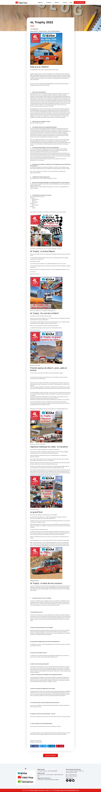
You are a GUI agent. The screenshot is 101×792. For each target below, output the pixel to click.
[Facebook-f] (70, 780)
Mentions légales (34, 790)
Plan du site (41, 790)
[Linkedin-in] (67, 780)
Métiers (57, 2)
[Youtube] (73, 780)
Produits (48, 2)
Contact (65, 2)
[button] (34, 746)
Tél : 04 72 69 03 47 (79, 2)
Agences (40, 2)
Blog (71, 2)
